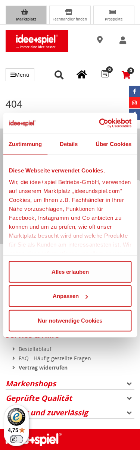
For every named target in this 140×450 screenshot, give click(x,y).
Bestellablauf (35, 348)
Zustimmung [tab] (25, 143)
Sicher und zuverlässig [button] (47, 413)
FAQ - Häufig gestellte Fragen (55, 358)
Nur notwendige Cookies (70, 320)
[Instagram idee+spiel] (134, 102)
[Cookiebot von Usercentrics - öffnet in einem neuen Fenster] (99, 123)
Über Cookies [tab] (113, 143)
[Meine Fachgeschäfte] (82, 74)
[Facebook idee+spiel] (134, 91)
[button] (100, 40)
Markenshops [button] (31, 383)
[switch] (16, 439)
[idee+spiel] (37, 41)
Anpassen (66, 296)
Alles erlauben (70, 271)
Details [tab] (69, 143)
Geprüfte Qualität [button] (39, 398)
